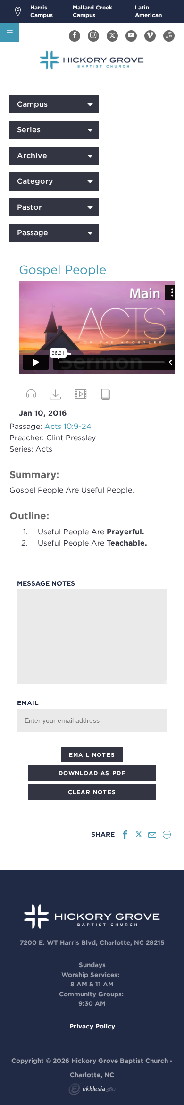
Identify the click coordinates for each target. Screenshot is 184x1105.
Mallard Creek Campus (92, 11)
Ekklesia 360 (92, 1090)
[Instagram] (93, 36)
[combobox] (54, 104)
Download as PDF (92, 773)
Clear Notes (92, 792)
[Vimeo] (150, 36)
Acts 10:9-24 (68, 426)
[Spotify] (169, 36)
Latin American (148, 11)
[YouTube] (131, 36)
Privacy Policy (92, 1026)
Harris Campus (41, 11)
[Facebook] (74, 36)
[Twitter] (112, 36)
